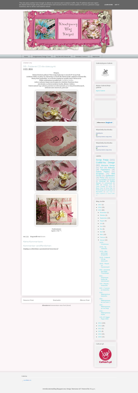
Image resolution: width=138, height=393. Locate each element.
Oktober (102, 215)
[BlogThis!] (26, 69)
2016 (100, 207)
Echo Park (109, 188)
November (103, 212)
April (101, 232)
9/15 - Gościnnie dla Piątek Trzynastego (105, 271)
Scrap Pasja (102, 160)
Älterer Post (85, 300)
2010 (100, 334)
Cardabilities (103, 180)
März (102, 234)
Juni (101, 226)
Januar (102, 240)
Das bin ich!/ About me (63, 56)
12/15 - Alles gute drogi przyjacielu (104, 253)
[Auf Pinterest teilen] (32, 69)
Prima (102, 178)
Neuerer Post (28, 300)
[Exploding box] (97, 135)
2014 (100, 323)
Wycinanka (99, 191)
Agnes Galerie (100, 90)
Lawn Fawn (109, 191)
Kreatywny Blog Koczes (102, 146)
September (103, 218)
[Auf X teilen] (28, 69)
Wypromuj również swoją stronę (104, 136)
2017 (100, 204)
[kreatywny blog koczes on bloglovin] (104, 123)
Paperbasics (105, 170)
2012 (100, 328)
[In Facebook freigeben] (30, 69)
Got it (117, 4)
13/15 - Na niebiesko (103, 247)
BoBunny (111, 168)
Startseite (57, 300)
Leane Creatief (100, 186)
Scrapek (112, 180)
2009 (100, 337)
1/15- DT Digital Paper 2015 (105, 318)
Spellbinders (110, 176)
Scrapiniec (100, 174)
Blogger (92, 389)
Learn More (108, 4)
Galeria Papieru (103, 172)
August (102, 221)
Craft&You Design (67, 80)
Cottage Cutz (107, 185)
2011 (100, 331)
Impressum (96, 56)
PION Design (100, 190)
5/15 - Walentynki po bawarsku (105, 294)
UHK (97, 185)
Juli (101, 223)
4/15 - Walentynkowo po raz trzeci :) (105, 300)
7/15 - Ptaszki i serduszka (104, 284)
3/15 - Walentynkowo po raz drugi (105, 306)
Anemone (112, 178)
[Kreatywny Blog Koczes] (97, 148)
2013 (100, 326)
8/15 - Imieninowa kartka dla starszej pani (104, 278)
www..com (27, 380)
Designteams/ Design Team (42, 56)
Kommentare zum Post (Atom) (60, 305)
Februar (102, 237)
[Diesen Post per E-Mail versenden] (24, 69)
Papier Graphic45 (100, 193)
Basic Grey (99, 188)
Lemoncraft (108, 183)
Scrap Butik (109, 190)
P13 (101, 168)
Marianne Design (108, 165)
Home (26, 56)
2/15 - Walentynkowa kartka (105, 312)
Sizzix (110, 186)
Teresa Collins (111, 193)
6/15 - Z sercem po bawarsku (105, 289)
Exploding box (99, 133)
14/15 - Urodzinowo (104, 243)
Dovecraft (102, 181)
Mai (101, 229)
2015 (100, 210)
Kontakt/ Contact (82, 56)
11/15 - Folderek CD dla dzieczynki (105, 259)
